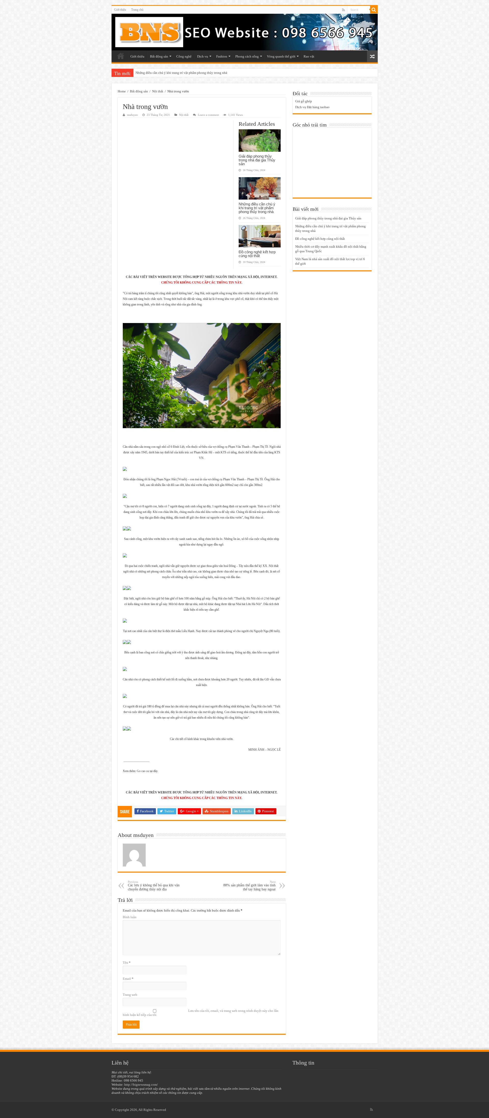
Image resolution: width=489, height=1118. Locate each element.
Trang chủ (137, 9)
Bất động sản (159, 56)
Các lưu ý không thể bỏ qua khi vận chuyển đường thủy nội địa (154, 885)
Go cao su (143, 771)
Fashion (221, 56)
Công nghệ (184, 56)
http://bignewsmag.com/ (141, 1084)
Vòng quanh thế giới (281, 56)
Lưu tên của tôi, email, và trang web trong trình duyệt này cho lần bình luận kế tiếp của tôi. (200, 1013)
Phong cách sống (247, 56)
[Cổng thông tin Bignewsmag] (245, 32)
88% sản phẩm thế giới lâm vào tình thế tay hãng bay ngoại (249, 885)
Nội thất (157, 91)
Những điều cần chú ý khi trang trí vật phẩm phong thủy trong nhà (257, 208)
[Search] (374, 9)
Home (122, 91)
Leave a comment (208, 114)
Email (128, 979)
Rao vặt (309, 56)
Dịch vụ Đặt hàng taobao (312, 107)
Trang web (130, 995)
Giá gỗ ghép (303, 101)
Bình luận (130, 917)
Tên (127, 963)
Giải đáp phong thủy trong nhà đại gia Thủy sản (257, 160)
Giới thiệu (120, 9)
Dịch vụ (202, 56)
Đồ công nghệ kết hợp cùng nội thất (160, 73)
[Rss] (343, 10)
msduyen (132, 114)
